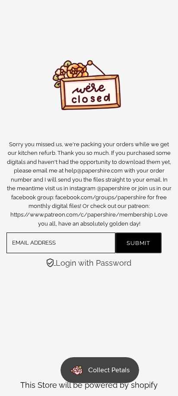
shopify (144, 385)
